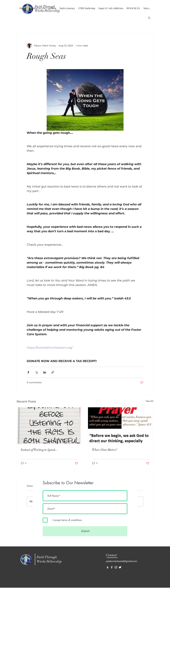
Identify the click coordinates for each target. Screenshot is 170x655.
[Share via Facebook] (28, 372)
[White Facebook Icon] (111, 567)
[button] (149, 17)
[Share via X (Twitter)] (36, 372)
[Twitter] (120, 567)
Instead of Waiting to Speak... (39, 450)
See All (149, 401)
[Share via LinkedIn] (44, 372)
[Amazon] (107, 567)
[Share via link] (52, 372)
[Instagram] (116, 567)
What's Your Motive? (104, 450)
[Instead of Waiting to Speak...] (49, 425)
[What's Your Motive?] (120, 425)
